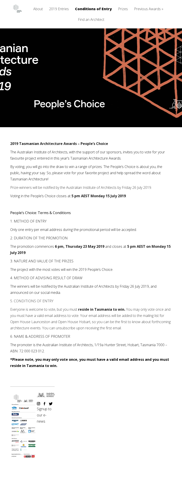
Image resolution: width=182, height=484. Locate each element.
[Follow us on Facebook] (45, 404)
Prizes (123, 9)
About (38, 9)
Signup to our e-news (44, 415)
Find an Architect (91, 20)
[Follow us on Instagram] (39, 404)
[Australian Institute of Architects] (46, 395)
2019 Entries (59, 9)
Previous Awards (148, 9)
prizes (97, 166)
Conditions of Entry (93, 9)
